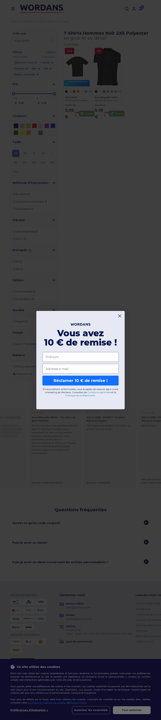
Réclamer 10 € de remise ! (80, 380)
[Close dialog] (119, 315)
